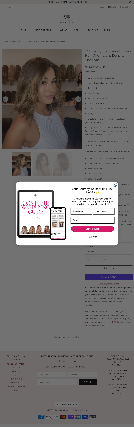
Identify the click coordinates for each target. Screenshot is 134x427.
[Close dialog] (115, 185)
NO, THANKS (92, 237)
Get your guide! (92, 229)
